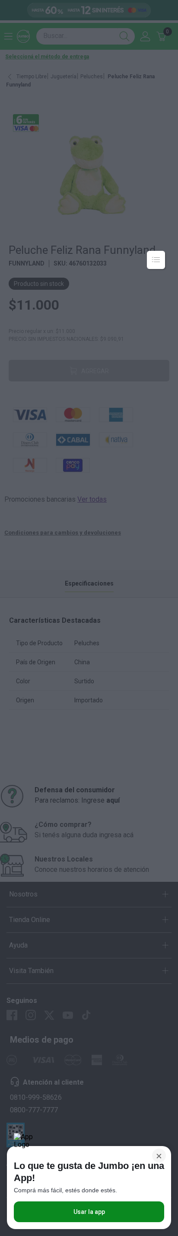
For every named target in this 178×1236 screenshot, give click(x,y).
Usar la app (89, 1211)
